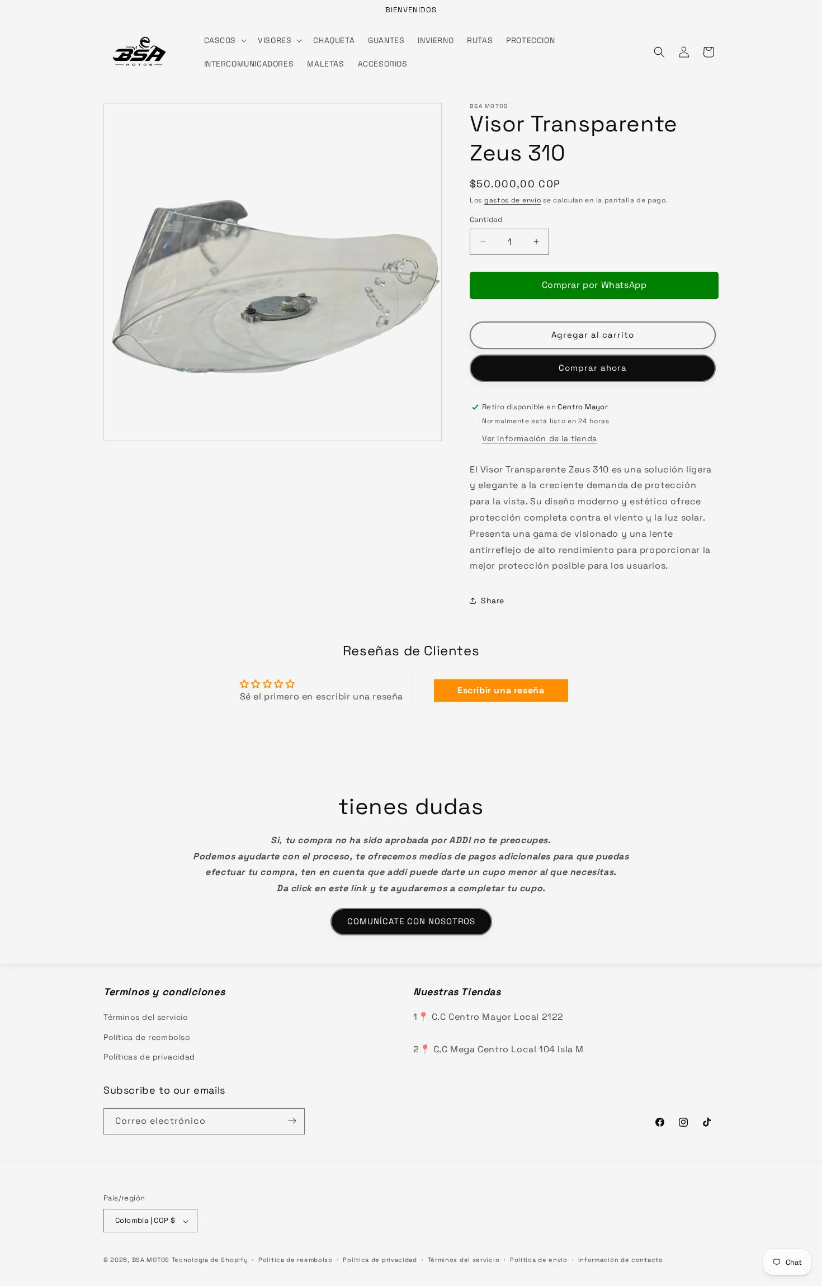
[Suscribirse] (292, 1121)
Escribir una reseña (500, 690)
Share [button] (492, 600)
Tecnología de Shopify (210, 1260)
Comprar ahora (593, 367)
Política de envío (539, 1260)
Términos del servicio (145, 1017)
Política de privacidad (380, 1260)
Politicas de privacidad (149, 1057)
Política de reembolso (147, 1037)
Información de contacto (620, 1260)
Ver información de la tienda (539, 438)
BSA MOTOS (150, 1260)
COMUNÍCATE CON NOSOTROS (411, 921)
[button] (224, 40)
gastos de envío (512, 200)
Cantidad (486, 219)
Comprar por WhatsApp (594, 285)
